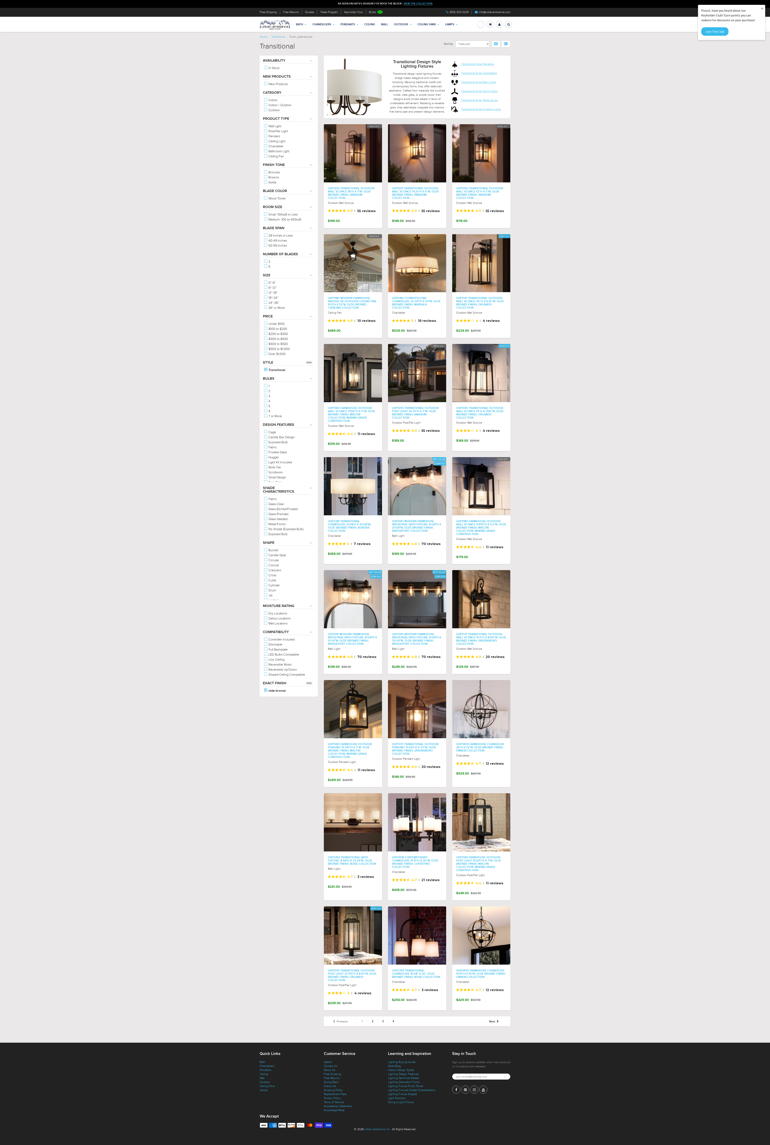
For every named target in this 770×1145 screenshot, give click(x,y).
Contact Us (330, 1066)
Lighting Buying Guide (401, 1062)
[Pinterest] (465, 1090)
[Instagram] (474, 1090)
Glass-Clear (276, 504)
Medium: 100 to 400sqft (284, 220)
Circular (273, 560)
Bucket (273, 550)
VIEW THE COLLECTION (418, 3)
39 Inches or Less (280, 236)
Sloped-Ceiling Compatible (286, 675)
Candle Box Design (281, 437)
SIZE (266, 275)
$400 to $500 (278, 344)
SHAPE (268, 543)
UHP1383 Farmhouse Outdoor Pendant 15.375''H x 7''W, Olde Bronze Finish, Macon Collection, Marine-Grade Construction (350, 751)
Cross (272, 575)
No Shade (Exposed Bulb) (286, 529)
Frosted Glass (277, 452)
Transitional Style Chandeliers (479, 73)
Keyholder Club (353, 12)
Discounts (330, 1086)
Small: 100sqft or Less (283, 215)
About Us (329, 1070)
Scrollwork (275, 472)
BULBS (268, 378)
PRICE (268, 316)
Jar (270, 595)
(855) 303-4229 (459, 12)
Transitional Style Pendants (477, 64)
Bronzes (274, 172)
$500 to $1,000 (279, 349)
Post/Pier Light (278, 131)
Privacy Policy (332, 1098)
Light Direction (397, 1098)
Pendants (347, 24)
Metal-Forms (277, 524)
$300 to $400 (278, 339)
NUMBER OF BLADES (280, 254)
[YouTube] (483, 1090)
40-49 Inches (277, 241)
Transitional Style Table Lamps (479, 100)
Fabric (272, 447)
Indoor (273, 100)
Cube (272, 580)
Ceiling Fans (426, 24)
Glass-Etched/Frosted (283, 509)
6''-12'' (272, 288)
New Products (278, 84)
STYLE (268, 362)
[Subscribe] (505, 1076)
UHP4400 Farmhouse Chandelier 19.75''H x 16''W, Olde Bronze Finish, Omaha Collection (481, 973)
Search (328, 1062)
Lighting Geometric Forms (403, 1082)
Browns (273, 177)
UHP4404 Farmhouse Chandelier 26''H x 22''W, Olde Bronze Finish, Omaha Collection (480, 747)
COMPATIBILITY (276, 632)
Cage (272, 432)
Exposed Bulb (278, 534)
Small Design (277, 477)
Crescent (274, 570)
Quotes (309, 12)
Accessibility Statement (338, 1106)
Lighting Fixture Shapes (402, 1094)
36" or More (276, 308)
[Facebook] (456, 1090)
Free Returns (291, 12)
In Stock (274, 68)
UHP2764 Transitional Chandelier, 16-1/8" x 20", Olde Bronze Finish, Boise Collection (416, 973)
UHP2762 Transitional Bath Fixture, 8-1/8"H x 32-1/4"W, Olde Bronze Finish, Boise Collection (352, 860)
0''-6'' (272, 283)
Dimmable (275, 645)
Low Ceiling (276, 660)
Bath (299, 24)
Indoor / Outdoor (280, 105)
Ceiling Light (276, 141)
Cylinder (274, 585)
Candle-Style (277, 555)
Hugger (273, 457)
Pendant (274, 136)
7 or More (275, 416)
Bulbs (372, 12)
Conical (273, 565)
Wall (384, 24)
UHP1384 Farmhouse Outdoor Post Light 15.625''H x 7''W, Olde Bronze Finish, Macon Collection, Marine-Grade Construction (478, 864)
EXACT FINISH (274, 683)
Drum (272, 590)
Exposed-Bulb (278, 442)
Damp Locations (279, 618)
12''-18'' (273, 293)
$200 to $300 (278, 334)
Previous (342, 1021)
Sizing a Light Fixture (401, 1102)
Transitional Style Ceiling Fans (479, 91)
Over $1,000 (277, 354)
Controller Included (281, 640)
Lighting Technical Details (403, 1078)
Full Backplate (278, 650)
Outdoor (401, 24)
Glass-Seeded (278, 519)
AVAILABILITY (274, 60)
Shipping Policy (333, 1090)
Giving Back (331, 1082)
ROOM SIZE (272, 207)
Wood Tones (277, 198)
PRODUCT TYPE (276, 119)
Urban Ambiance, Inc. (378, 1129)
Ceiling (369, 24)
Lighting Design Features (403, 1074)
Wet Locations (278, 623)
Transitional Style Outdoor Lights (481, 109)
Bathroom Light (278, 151)
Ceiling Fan (276, 156)
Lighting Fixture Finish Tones (405, 1086)
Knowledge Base (334, 1110)
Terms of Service (334, 1102)
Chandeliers (321, 24)
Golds (272, 182)
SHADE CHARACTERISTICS (278, 489)
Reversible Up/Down (282, 670)
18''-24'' (273, 298)
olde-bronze (277, 690)
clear (309, 362)
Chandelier (276, 146)
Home (263, 37)
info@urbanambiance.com (494, 12)
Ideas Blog (394, 1066)
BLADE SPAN (273, 228)
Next (492, 1021)
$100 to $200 (277, 329)
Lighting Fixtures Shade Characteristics (411, 1090)
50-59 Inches (277, 246)
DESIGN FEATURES (278, 425)
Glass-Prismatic (278, 514)
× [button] (762, 8)
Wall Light (274, 126)
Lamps (449, 24)
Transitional (278, 37)
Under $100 (276, 324)
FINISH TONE (274, 165)
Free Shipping (268, 12)
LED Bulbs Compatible (283, 655)
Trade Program (329, 12)
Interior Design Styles (401, 1070)
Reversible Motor (280, 665)
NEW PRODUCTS (277, 76)
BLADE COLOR (275, 191)
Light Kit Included (280, 462)
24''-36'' (273, 303)
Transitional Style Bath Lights (478, 82)
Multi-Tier (274, 467)
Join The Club (714, 31)
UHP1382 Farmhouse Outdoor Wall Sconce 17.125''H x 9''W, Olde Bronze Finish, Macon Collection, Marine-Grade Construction (351, 414)
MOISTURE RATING (278, 606)
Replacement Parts (335, 1094)
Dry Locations (277, 613)
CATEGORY (272, 93)
